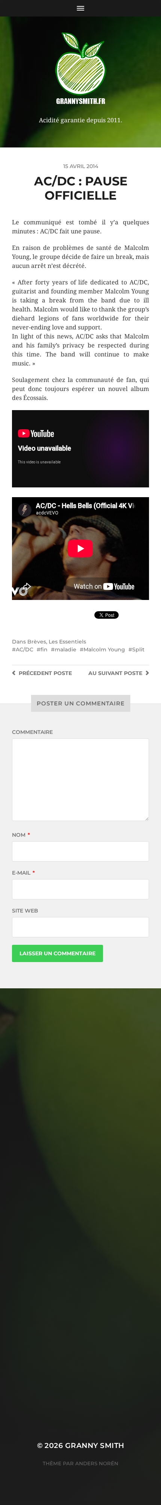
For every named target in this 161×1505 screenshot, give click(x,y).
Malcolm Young (104, 649)
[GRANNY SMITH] (81, 69)
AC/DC (24, 649)
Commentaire (32, 732)
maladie (65, 649)
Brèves (36, 641)
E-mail (23, 872)
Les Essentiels (67, 641)
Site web (25, 910)
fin (44, 649)
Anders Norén (96, 1463)
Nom (21, 834)
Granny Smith (94, 1445)
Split (138, 649)
